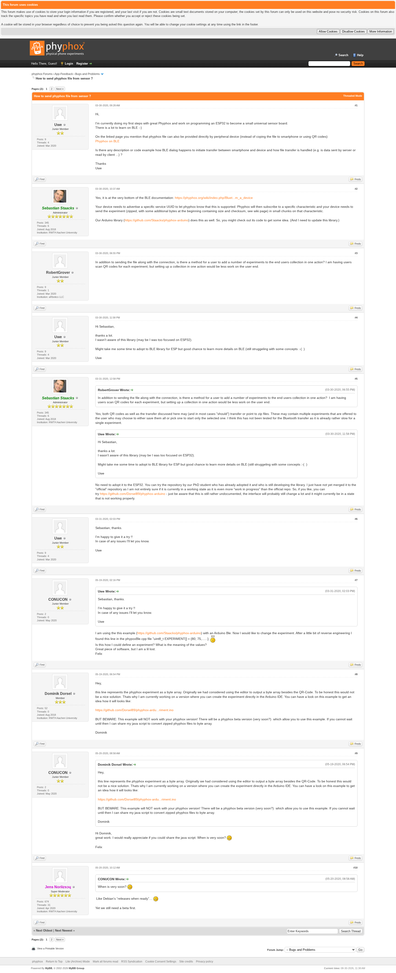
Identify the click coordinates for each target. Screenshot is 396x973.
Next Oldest (44, 930)
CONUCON (58, 599)
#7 (356, 580)
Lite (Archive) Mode (78, 961)
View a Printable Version (50, 948)
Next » (59, 89)
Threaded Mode (352, 95)
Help (360, 55)
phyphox (37, 961)
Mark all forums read (105, 961)
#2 (356, 188)
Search (343, 55)
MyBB (48, 968)
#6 (356, 519)
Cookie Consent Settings (160, 961)
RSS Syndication (131, 961)
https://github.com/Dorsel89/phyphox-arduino (132, 494)
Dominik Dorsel (58, 694)
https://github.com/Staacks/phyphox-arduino (156, 220)
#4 (356, 317)
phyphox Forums (42, 74)
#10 (355, 867)
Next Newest (63, 930)
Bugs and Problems (87, 74)
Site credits (186, 961)
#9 (356, 753)
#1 (356, 105)
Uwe (58, 125)
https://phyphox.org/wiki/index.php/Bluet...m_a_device (214, 198)
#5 (356, 378)
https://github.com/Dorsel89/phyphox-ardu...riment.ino (134, 710)
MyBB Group (76, 968)
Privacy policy (204, 961)
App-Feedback (64, 74)
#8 (356, 674)
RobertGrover (58, 272)
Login (69, 63)
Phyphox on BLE (107, 141)
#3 (356, 253)
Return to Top (54, 961)
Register (82, 63)
